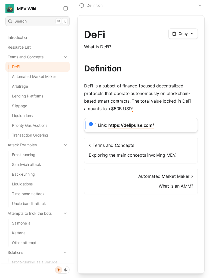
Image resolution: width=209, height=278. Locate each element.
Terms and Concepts (26, 57)
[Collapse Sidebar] (66, 8)
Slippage (19, 105)
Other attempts (25, 242)
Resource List (19, 47)
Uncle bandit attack (29, 203)
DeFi (16, 66)
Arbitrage (20, 86)
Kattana (18, 232)
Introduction (18, 37)
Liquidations (22, 115)
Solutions (15, 252)
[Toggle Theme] (62, 270)
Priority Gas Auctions (29, 125)
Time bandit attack (28, 193)
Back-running (23, 174)
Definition (103, 68)
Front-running (23, 154)
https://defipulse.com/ (131, 125)
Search (40, 21)
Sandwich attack (26, 164)
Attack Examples (22, 145)
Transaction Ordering (30, 135)
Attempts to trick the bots (30, 213)
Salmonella (21, 223)
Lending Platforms (27, 96)
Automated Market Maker (34, 76)
